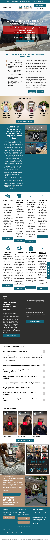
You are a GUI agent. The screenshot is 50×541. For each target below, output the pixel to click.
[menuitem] (4, 533)
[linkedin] (42, 8)
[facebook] (38, 8)
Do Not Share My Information (15, 537)
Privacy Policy (6, 537)
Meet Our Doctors (25, 98)
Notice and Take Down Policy (32, 537)
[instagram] (40, 8)
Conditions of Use (23, 537)
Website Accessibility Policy (41, 537)
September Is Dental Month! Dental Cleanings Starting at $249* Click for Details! (25, 1)
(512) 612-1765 (37, 85)
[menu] (3, 5)
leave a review (14, 327)
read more (44, 301)
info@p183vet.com (25, 514)
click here (13, 186)
